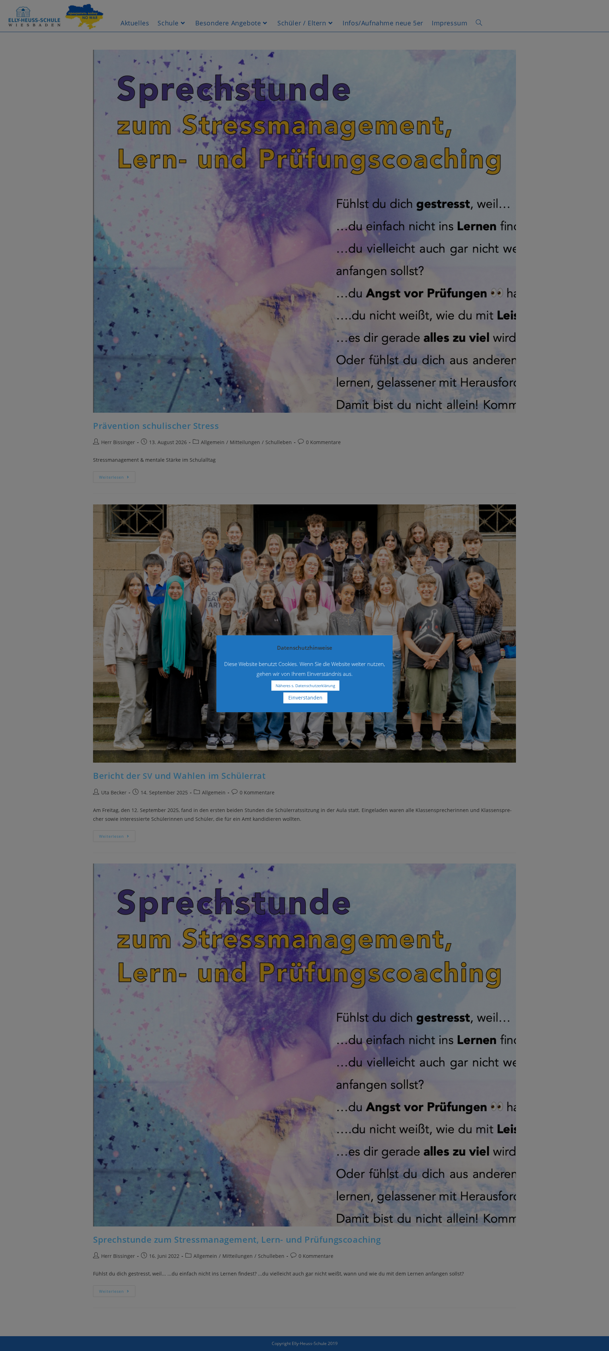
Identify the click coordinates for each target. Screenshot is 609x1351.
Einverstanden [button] (305, 697)
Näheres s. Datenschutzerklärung (305, 685)
